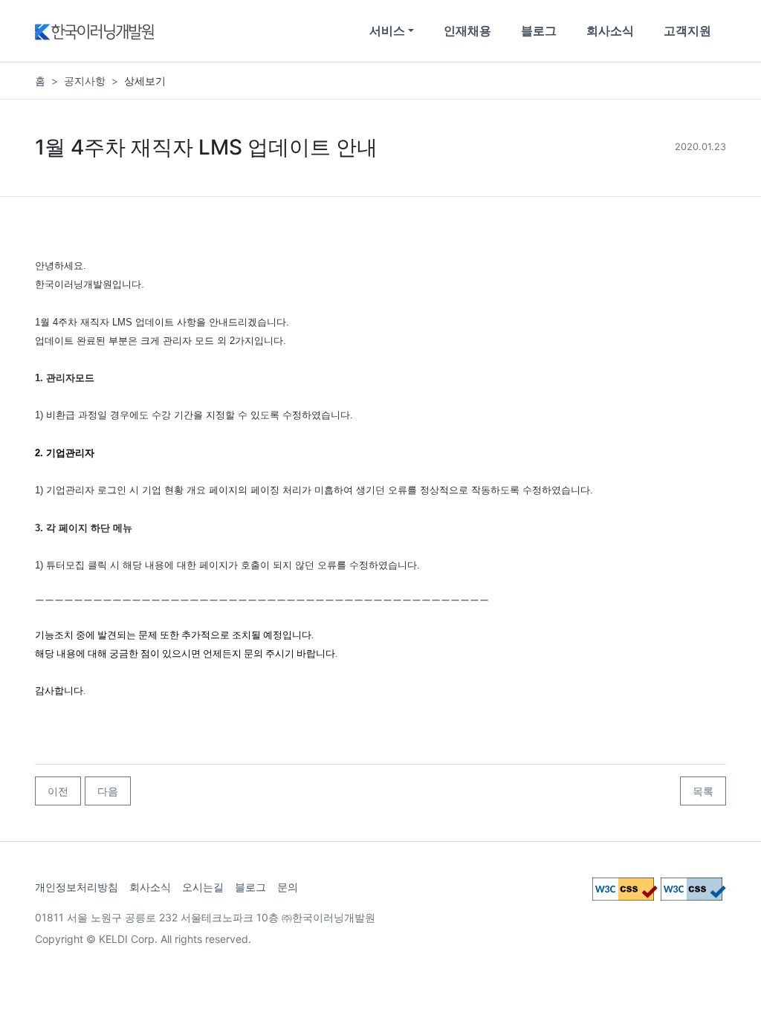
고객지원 (687, 30)
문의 (287, 887)
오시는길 (203, 887)
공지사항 (85, 80)
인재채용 (467, 30)
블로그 (539, 30)
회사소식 (610, 30)
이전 (58, 791)
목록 (703, 791)
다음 (107, 791)
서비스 (387, 30)
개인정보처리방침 (76, 887)
